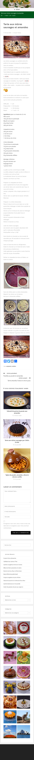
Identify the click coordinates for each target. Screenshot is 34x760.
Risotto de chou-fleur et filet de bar (12, 571)
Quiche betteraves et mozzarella (11, 584)
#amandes (9, 366)
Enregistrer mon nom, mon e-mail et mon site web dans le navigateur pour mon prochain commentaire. (16, 526)
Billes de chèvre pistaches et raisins (12, 568)
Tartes (19, 32)
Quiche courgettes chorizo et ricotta (12, 564)
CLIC (6, 76)
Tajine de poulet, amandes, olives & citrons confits (17, 476)
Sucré (15, 32)
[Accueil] (1, 15)
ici (23, 170)
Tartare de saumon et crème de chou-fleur (14, 580)
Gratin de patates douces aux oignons (13, 587)
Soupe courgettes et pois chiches (11, 577)
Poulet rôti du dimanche (9, 558)
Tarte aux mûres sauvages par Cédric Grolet (17, 441)
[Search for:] (17, 545)
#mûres (14, 366)
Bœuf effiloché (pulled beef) (10, 574)
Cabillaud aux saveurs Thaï (10, 561)
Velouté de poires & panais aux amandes (17, 412)
